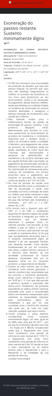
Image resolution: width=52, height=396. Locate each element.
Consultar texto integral (19, 358)
